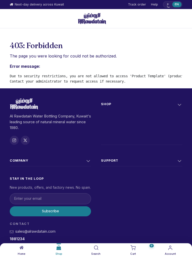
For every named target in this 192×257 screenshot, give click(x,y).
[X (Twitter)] (25, 140)
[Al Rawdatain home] (92, 18)
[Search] (96, 247)
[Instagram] (14, 140)
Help (154, 4)
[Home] (21, 247)
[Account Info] (170, 247)
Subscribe (50, 211)
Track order (137, 4)
